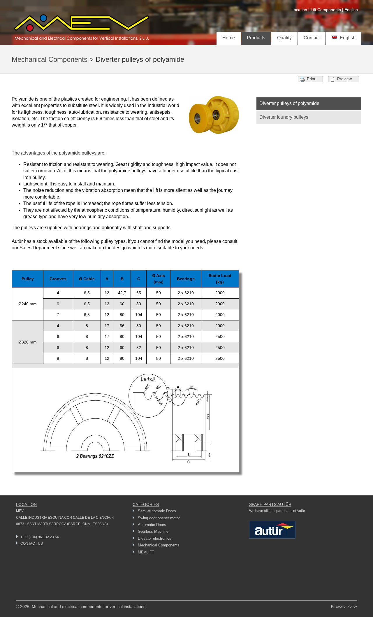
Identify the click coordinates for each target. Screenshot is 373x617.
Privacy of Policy (344, 606)
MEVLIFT (146, 552)
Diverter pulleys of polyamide (289, 103)
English (346, 37)
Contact (312, 37)
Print (311, 78)
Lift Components (326, 9)
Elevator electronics (154, 538)
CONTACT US (31, 543)
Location (299, 9)
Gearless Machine (153, 531)
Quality (284, 37)
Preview (344, 78)
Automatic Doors (152, 525)
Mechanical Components (49, 59)
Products (256, 37)
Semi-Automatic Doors (157, 511)
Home (228, 37)
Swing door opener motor (159, 518)
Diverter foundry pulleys (283, 117)
